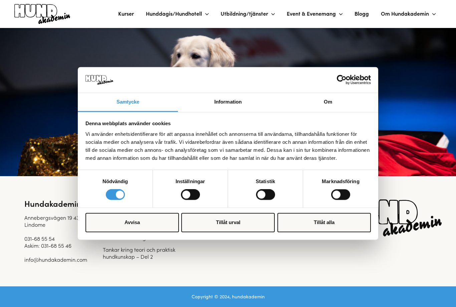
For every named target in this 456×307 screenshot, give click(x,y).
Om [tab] (328, 102)
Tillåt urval (228, 222)
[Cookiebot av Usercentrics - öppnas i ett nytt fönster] (341, 80)
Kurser (126, 13)
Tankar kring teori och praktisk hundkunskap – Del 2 (139, 253)
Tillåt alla (324, 222)
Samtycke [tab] (128, 102)
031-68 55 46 (56, 245)
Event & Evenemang (311, 13)
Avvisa (132, 222)
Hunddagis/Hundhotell (174, 13)
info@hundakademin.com (55, 259)
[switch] (190, 194)
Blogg (362, 13)
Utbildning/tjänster (244, 13)
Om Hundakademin (405, 13)
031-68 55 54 (39, 238)
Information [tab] (228, 102)
